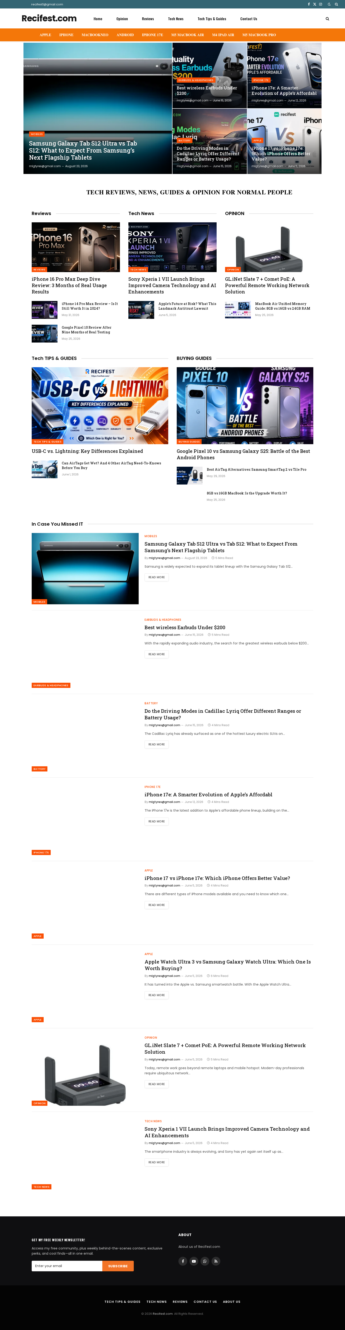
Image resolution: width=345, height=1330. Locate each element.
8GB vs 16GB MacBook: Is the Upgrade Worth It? (247, 493)
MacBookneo (95, 34)
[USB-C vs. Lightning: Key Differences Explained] (100, 405)
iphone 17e (261, 80)
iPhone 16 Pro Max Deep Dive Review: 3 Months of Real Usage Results (69, 285)
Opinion (122, 18)
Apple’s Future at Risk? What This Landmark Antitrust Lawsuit (187, 306)
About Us (231, 1301)
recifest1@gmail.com (47, 4)
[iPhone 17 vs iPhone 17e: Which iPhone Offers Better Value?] (284, 141)
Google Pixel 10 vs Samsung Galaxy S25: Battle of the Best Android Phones (243, 454)
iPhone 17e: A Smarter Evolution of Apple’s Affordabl (284, 90)
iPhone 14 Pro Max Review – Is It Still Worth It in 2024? (90, 306)
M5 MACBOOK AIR (187, 34)
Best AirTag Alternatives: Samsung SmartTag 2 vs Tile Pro (256, 469)
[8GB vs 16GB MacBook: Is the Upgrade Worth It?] (190, 499)
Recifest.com (163, 1313)
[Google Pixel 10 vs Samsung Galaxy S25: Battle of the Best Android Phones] (245, 405)
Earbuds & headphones (196, 80)
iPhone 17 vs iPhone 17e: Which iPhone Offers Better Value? (281, 154)
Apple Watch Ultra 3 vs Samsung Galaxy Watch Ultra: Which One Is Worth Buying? (228, 965)
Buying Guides (189, 441)
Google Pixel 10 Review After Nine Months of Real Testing (86, 329)
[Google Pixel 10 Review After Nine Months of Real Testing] (45, 334)
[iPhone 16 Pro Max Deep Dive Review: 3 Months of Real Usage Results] (76, 247)
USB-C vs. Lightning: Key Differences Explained (87, 451)
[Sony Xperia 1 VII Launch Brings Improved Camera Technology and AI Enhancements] (172, 247)
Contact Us (248, 18)
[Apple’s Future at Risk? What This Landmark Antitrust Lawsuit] (141, 310)
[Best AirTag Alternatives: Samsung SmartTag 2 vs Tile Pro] (190, 476)
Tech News (176, 18)
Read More (157, 577)
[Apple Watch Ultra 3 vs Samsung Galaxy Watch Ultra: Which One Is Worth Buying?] (85, 986)
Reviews (148, 18)
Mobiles (37, 134)
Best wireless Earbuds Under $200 (207, 90)
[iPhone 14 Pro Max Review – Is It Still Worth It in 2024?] (45, 310)
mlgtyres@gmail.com (45, 166)
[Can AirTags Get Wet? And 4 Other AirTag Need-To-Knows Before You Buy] (45, 469)
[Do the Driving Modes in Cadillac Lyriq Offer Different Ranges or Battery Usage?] (209, 141)
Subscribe (118, 1266)
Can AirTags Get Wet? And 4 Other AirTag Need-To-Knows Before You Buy (111, 465)
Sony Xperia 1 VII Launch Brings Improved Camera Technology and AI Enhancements (172, 285)
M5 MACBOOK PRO (259, 34)
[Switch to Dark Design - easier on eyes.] (329, 4)
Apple (45, 34)
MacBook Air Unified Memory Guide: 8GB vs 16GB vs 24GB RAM (282, 306)
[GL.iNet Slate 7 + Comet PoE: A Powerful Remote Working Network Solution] (269, 247)
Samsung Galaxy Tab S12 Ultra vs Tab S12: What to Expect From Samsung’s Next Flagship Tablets (83, 150)
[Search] (336, 4)
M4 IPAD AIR (223, 34)
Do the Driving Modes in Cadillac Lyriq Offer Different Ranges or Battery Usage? (208, 154)
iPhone (66, 34)
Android (125, 34)
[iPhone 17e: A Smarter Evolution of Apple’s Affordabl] (284, 75)
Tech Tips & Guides (212, 18)
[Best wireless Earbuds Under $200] (209, 75)
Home (98, 18)
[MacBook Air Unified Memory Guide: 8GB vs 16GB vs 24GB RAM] (238, 310)
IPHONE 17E (152, 34)
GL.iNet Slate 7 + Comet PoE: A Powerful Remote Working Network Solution (267, 285)
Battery (185, 140)
